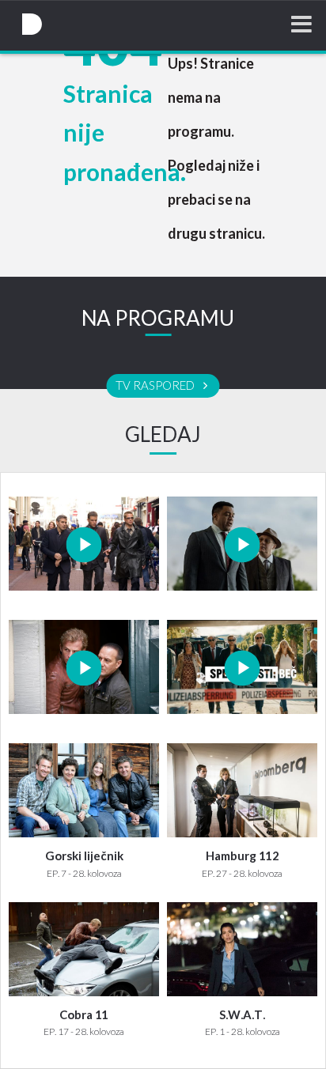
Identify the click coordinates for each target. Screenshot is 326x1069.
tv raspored (156, 386)
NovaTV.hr (31, 24)
